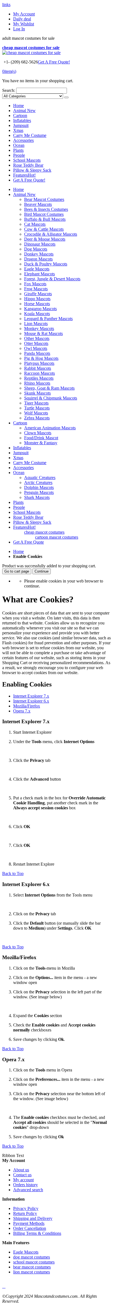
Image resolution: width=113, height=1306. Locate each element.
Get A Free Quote (28, 542)
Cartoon (20, 115)
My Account (24, 14)
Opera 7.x (21, 711)
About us (21, 1169)
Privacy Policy (25, 1208)
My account (23, 1179)
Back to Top (13, 873)
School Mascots (27, 160)
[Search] (66, 97)
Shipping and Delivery (32, 1218)
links (6, 4)
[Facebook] (2, 1286)
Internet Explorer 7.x (31, 696)
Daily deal (22, 19)
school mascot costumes (34, 1262)
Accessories (23, 140)
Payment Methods (28, 1223)
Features (24, 175)
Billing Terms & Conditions (37, 1233)
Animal (24, 110)
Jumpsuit (21, 125)
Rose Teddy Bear (28, 165)
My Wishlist (23, 24)
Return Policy (25, 1213)
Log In (19, 28)
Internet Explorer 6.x (31, 701)
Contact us (22, 1174)
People (19, 155)
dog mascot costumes (31, 1257)
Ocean (18, 145)
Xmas (18, 130)
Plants (18, 150)
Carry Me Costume (29, 135)
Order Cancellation (29, 1228)
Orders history (25, 1184)
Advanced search (28, 1189)
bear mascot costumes (32, 1267)
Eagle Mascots (25, 1252)
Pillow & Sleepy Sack (32, 170)
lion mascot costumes (31, 1272)
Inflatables (22, 120)
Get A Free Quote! (54, 62)
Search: (8, 90)
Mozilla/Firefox (26, 706)
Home (18, 551)
